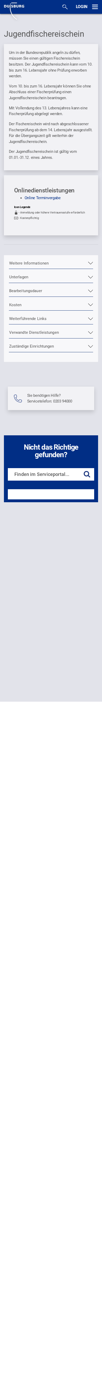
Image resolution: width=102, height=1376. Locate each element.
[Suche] (65, 7)
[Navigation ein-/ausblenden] (95, 7)
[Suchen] (87, 474)
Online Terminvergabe (43, 198)
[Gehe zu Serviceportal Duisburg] (14, 10)
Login (81, 6)
